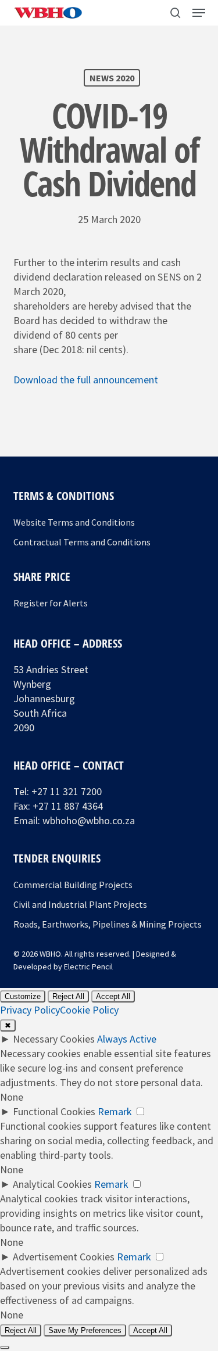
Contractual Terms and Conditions (82, 542)
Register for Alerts (50, 603)
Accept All (113, 996)
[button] (198, 13)
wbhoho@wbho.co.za (88, 820)
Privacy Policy (30, 1009)
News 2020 (112, 78)
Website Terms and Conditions (74, 522)
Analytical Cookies (52, 1184)
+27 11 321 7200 (66, 791)
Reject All (68, 996)
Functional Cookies (54, 1111)
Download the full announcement (85, 379)
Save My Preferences (84, 1330)
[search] (176, 13)
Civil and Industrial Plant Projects (80, 904)
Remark (115, 1111)
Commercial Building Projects (73, 884)
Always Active (126, 1038)
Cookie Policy (89, 1009)
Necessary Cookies (54, 1038)
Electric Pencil (88, 966)
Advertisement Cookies (64, 1256)
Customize (23, 996)
